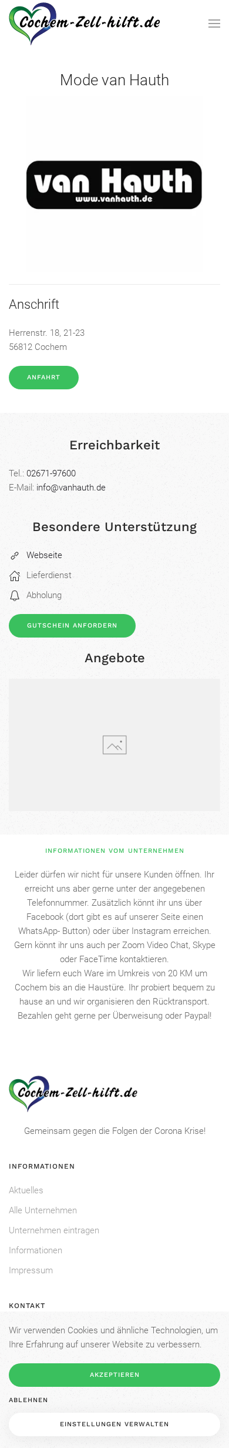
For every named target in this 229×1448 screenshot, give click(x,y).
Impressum (31, 1270)
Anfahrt (43, 377)
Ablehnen (28, 1400)
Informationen (35, 1250)
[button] (214, 23)
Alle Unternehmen (43, 1210)
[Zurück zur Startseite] (85, 23)
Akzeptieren (115, 1375)
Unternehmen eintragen (54, 1230)
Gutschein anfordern (72, 625)
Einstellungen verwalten (114, 1424)
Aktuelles (26, 1190)
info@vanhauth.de (71, 487)
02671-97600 (51, 473)
